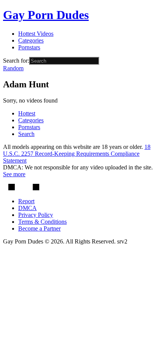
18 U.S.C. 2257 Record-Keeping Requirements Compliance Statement (76, 154)
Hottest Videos (35, 33)
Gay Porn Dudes (46, 15)
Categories (31, 40)
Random (13, 68)
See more (14, 174)
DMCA (27, 208)
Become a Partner (39, 228)
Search (26, 134)
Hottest (26, 113)
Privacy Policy (35, 215)
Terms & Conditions (42, 221)
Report (26, 201)
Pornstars (29, 47)
